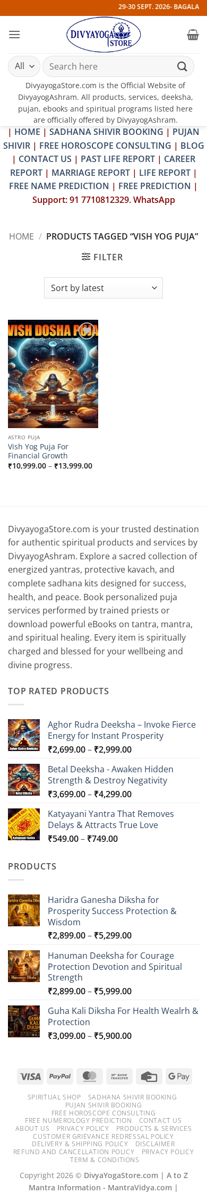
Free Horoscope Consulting (103, 1113)
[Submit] (182, 66)
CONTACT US (45, 159)
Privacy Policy (83, 1128)
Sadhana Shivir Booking (132, 1097)
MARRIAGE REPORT (90, 172)
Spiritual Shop (54, 1097)
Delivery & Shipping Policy (80, 1143)
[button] (14, 34)
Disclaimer (155, 1143)
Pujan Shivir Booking (103, 1105)
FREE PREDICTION (154, 186)
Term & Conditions (104, 1159)
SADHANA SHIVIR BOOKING (106, 132)
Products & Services (154, 1128)
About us (32, 1128)
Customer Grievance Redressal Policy (103, 1136)
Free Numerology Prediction (78, 1120)
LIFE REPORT (165, 172)
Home (21, 236)
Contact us (160, 1120)
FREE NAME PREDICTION (59, 186)
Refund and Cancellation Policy (73, 1151)
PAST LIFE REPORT (118, 159)
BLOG (192, 145)
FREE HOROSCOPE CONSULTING (105, 145)
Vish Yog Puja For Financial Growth (38, 451)
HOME (27, 132)
